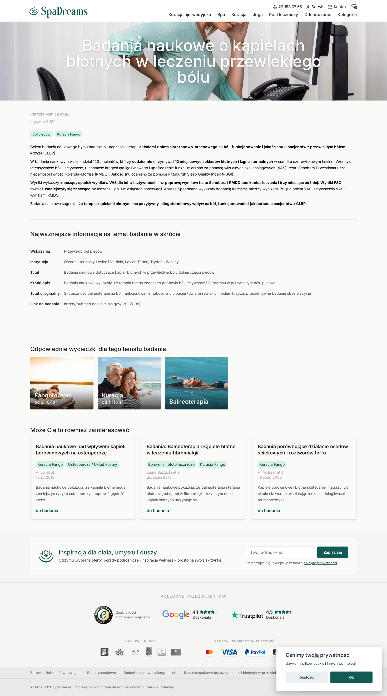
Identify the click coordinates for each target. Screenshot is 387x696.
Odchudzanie (317, 14)
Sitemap (167, 687)
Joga (258, 14)
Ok (351, 677)
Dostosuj (306, 677)
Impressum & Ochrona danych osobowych (109, 687)
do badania (47, 510)
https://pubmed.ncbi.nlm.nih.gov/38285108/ (102, 304)
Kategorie (347, 14)
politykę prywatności (320, 563)
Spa (221, 14)
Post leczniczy (283, 14)
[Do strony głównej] (60, 10)
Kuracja (238, 14)
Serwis (152, 687)
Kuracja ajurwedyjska (189, 14)
